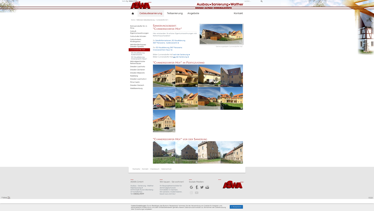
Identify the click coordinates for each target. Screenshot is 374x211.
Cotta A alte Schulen (138, 36)
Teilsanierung (175, 13)
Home (133, 20)
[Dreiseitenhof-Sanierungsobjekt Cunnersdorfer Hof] (187, 8)
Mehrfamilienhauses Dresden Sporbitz (138, 46)
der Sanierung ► (181, 57)
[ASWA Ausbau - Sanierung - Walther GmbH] (133, 13)
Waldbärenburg (136, 88)
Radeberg (134, 76)
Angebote (193, 13)
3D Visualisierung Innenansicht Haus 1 (139, 58)
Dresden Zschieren (137, 70)
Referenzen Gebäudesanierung (145, 20)
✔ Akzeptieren (236, 207)
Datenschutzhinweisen (193, 207)
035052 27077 (133, 1)
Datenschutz (166, 169)
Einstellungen (140, 209)
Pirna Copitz (135, 82)
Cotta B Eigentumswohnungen (139, 32)
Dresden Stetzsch (137, 85)
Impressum (154, 169)
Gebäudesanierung (150, 13)
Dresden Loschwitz (137, 67)
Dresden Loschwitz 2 (138, 79)
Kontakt (145, 169)
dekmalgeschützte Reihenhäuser (137, 62)
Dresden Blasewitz (137, 73)
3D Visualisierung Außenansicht (138, 53)
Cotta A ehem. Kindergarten (135, 40)
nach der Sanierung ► (181, 54)
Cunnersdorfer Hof (161, 20)
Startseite (136, 169)
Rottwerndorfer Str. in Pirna (138, 27)
